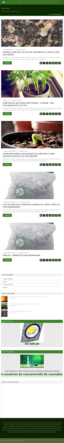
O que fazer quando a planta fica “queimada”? (20, 311)
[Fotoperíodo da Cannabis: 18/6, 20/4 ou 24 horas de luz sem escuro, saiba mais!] (4, 299)
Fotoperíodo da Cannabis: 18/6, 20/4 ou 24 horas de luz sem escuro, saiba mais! (28, 296)
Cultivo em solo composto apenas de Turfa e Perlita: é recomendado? (31, 205)
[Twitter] (47, 63)
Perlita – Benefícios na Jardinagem (21, 255)
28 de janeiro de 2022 (20, 49)
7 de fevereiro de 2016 (24, 252)
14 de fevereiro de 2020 (16, 100)
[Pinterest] (56, 63)
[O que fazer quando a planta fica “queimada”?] (4, 313)
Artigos (5, 100)
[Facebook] (44, 63)
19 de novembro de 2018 (24, 202)
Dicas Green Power (11, 151)
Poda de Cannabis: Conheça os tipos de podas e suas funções (24, 304)
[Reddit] (53, 63)
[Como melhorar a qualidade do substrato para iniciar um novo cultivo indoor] (32, 134)
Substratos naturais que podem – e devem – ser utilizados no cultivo (28, 104)
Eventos (5, 287)
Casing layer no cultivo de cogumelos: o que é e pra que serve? (31, 53)
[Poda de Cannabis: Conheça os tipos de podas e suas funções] (4, 306)
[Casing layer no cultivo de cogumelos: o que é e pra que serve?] (32, 33)
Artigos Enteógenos (8, 49)
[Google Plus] (50, 63)
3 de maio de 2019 (23, 151)
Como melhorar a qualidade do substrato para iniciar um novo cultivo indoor (29, 154)
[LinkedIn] (59, 63)
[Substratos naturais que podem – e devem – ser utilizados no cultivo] (32, 83)
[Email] (41, 63)
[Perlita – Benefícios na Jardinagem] (32, 236)
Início (49, 14)
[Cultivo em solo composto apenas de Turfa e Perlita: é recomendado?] (32, 185)
